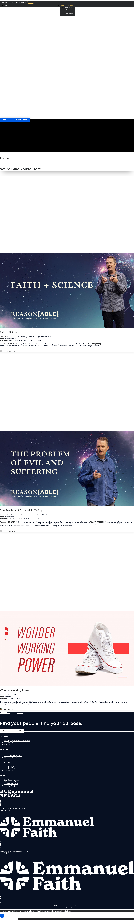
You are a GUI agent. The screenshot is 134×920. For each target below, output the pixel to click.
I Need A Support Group (19, 112)
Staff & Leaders (15, 29)
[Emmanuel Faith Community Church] (67, 12)
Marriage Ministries (21, 66)
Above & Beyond (19, 73)
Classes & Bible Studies (20, 58)
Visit (6, 21)
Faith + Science (9, 332)
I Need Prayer (68, 7)
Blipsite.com (68, 911)
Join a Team (13, 62)
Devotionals (14, 40)
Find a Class (17, 60)
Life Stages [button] (9, 75)
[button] (8, 101)
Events (11, 47)
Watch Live (8, 771)
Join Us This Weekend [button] (12, 730)
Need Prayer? (9, 769)
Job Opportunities (11, 780)
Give (10, 71)
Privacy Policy (9, 786)
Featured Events (20, 49)
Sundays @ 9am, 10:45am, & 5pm (17, 741)
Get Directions (10, 744)
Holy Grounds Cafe (17, 32)
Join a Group (14, 53)
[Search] (10, 118)
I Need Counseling (16, 110)
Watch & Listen (11, 34)
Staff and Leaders (11, 782)
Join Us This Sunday (17, 23)
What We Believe (15, 27)
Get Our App (13, 44)
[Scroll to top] (2, 916)
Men (10, 88)
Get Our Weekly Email (13, 756)
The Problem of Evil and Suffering (21, 510)
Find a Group (18, 55)
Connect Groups (20, 57)
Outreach (12, 68)
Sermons (12, 36)
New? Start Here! (16, 25)
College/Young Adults (18, 84)
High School (14, 83)
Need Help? (9, 767)
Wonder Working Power (15, 690)
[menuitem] (67, 6)
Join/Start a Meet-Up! (21, 51)
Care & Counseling (17, 64)
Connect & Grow (12, 45)
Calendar (7, 5)
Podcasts (12, 38)
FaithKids (12, 79)
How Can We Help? (67, 5)
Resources (13, 70)
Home (6, 19)
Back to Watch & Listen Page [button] (15, 120)
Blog (10, 42)
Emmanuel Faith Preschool (20, 77)
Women (11, 86)
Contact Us (13, 31)
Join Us (30, 2)
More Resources (10, 758)
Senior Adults (14, 90)
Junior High (13, 81)
